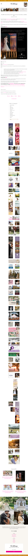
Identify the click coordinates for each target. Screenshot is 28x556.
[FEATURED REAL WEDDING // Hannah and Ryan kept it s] (7, 518)
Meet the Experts (11, 112)
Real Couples (11, 113)
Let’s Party (11, 111)
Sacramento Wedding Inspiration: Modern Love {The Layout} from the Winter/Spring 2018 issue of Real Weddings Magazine (20, 492)
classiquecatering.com (11, 83)
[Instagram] (3, 0)
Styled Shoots (11, 114)
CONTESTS (21, 0)
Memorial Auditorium (5, 64)
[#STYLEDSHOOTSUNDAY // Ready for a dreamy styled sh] (7, 504)
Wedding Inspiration (14, 536)
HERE (6, 26)
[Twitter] (4, 0)
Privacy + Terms (15, 555)
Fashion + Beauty (11, 108)
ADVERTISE (8, 0)
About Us (14, 539)
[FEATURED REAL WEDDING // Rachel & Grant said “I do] (21, 518)
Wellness (11, 117)
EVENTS (12, 0)
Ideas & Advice (14, 535)
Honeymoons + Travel (12, 110)
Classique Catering (21, 72)
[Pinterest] (1, 0)
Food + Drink (11, 109)
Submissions (14, 541)
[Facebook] (2, 0)
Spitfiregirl (25, 555)
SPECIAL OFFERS (25, 0)
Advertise (14, 540)
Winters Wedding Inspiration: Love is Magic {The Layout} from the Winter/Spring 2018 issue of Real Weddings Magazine (7, 492)
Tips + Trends (11, 116)
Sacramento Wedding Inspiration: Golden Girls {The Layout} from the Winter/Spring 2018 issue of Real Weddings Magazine (7, 477)
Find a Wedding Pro (14, 534)
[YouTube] (6, 0)
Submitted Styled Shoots (12, 115)
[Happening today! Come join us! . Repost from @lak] (21, 504)
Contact (14, 542)
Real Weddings (4, 92)
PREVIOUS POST (14, 98)
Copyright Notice (20, 555)
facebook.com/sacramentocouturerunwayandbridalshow (17, 84)
